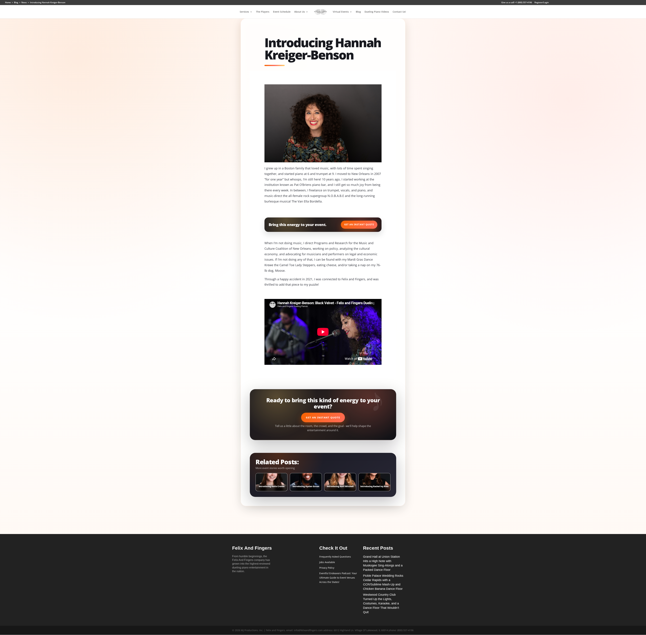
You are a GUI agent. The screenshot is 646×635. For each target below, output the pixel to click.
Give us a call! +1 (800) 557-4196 (516, 3)
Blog (358, 12)
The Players (262, 12)
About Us (299, 12)
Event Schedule (282, 12)
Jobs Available (327, 562)
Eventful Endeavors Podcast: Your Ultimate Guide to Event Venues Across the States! (338, 578)
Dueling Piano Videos (377, 12)
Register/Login (541, 3)
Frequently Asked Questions (335, 556)
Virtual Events (341, 12)
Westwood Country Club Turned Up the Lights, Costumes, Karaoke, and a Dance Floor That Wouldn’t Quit (381, 603)
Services (244, 12)
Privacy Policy (326, 567)
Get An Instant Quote (359, 224)
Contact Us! (399, 12)
